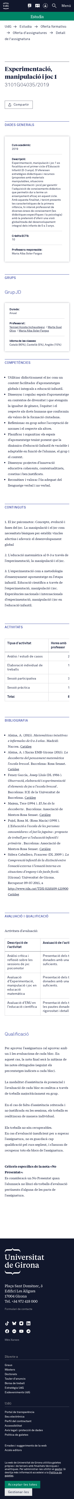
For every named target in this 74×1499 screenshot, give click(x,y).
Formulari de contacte (18, 1309)
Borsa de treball (15, 1383)
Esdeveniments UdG (17, 1392)
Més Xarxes (12, 1340)
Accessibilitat (13, 1425)
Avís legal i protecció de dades (24, 1430)
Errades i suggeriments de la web (26, 1445)
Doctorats (11, 1374)
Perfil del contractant (18, 1421)
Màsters (10, 1369)
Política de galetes (16, 1434)
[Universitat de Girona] (24, 1262)
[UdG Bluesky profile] (14, 1323)
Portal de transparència (19, 1412)
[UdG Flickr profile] (14, 1331)
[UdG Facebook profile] (7, 1331)
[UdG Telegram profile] (28, 1331)
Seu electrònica (14, 1416)
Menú (66, 6)
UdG (8, 26)
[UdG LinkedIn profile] (28, 1323)
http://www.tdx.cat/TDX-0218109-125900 (38, 888)
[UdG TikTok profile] (7, 1323)
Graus (8, 1365)
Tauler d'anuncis (15, 1378)
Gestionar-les (18, 1492)
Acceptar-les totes (22, 1484)
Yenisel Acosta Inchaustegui (27, 327)
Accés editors (13, 1450)
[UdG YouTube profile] (21, 1331)
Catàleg (26, 746)
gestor (58, 1469)
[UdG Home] (6, 6)
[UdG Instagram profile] (21, 1323)
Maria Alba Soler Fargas (34, 330)
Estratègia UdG (14, 1388)
